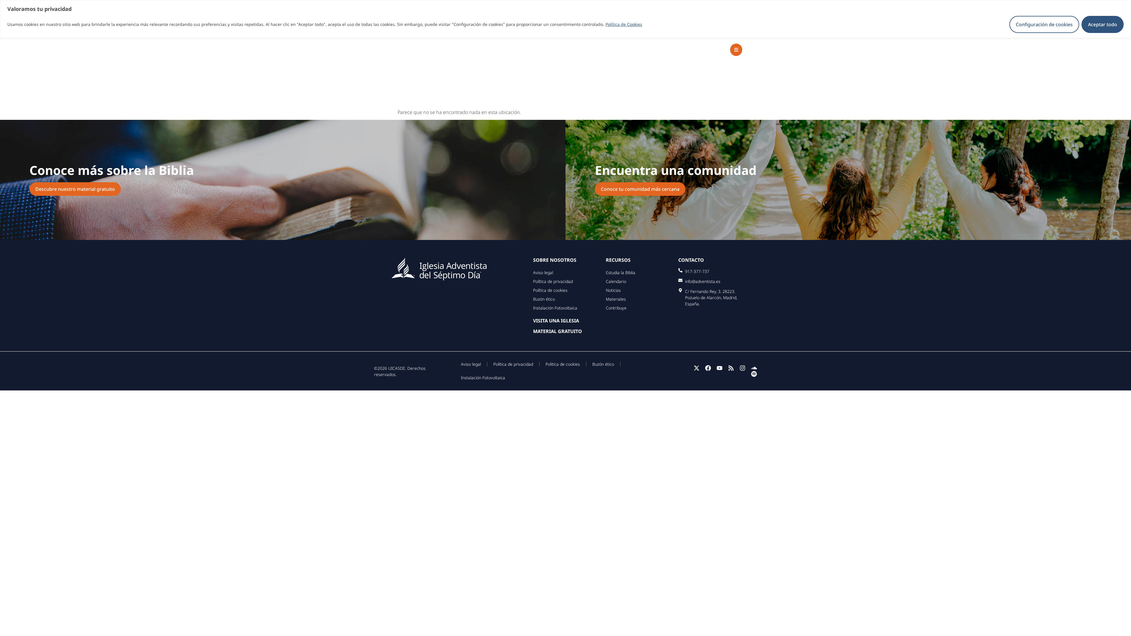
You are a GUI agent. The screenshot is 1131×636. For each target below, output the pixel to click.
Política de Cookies (624, 24)
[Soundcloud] (754, 368)
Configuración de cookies (1044, 24)
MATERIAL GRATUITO (557, 331)
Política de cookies (550, 290)
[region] (565, 19)
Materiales (616, 299)
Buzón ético (544, 299)
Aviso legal (543, 272)
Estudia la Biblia (620, 272)
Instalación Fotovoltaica (555, 308)
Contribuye (616, 308)
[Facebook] (708, 368)
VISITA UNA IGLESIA (556, 320)
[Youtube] (719, 368)
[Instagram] (742, 368)
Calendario (616, 281)
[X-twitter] (697, 368)
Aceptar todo (1102, 24)
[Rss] (731, 368)
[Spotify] (754, 374)
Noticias (613, 290)
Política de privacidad (553, 281)
